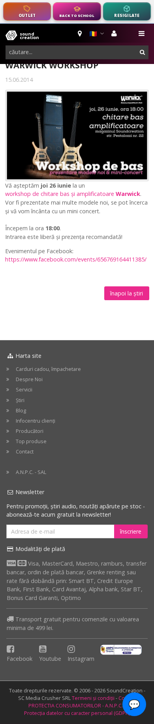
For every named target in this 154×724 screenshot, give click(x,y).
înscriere (130, 531)
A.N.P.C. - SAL (31, 472)
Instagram (81, 658)
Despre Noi (29, 379)
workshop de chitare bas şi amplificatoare (72, 193)
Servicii (24, 389)
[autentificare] (115, 33)
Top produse (31, 441)
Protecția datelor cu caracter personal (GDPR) (77, 713)
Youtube (50, 658)
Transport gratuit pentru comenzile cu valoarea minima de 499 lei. (73, 623)
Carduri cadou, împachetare (48, 369)
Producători (29, 431)
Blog (21, 410)
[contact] (80, 33)
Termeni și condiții (93, 698)
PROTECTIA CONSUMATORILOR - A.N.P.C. (75, 705)
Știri (20, 400)
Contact (25, 451)
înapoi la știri (126, 293)
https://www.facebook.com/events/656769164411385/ (75, 259)
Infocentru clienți (35, 420)
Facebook (19, 658)
